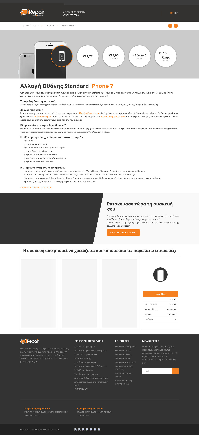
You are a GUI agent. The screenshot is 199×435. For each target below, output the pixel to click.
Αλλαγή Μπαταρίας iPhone (123, 375)
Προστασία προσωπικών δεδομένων (90, 350)
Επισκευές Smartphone (126, 346)
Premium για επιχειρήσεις (86, 374)
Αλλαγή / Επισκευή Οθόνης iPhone (123, 382)
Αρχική (25, 25)
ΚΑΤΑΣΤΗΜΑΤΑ (68, 25)
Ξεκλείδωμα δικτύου (83, 370)
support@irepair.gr (32, 415)
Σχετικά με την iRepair (84, 346)
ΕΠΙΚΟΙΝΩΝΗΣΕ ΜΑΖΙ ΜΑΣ (123, 232)
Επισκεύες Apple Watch (125, 362)
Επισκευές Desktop (123, 354)
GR (172, 13)
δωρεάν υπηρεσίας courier (113, 116)
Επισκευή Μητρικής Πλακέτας (124, 368)
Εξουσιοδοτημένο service (85, 354)
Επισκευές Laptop (123, 350)
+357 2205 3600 (71, 15)
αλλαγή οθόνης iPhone (88, 113)
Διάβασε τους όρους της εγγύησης (36, 187)
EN (176, 13)
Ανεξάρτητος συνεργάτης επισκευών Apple (91, 383)
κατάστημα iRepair (42, 116)
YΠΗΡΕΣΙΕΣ (51, 25)
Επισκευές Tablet (123, 358)
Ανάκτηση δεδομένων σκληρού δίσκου (91, 378)
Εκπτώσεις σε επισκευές (85, 362)
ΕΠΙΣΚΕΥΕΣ (37, 25)
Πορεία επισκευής (82, 358)
